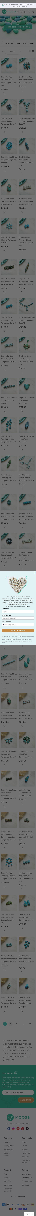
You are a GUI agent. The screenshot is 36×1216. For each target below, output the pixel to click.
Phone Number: (7, 622)
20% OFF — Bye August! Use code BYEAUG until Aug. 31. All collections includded (20, 5)
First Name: (5, 609)
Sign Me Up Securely (18, 630)
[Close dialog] (34, 572)
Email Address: (6, 615)
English (28, 1214)
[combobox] (29, 1214)
